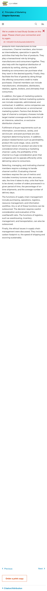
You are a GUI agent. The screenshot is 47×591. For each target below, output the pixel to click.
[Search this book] (36, 24)
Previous (8, 568)
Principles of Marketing (15, 12)
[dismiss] (43, 31)
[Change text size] (42, 24)
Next (40, 568)
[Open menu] (3, 24)
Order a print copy (14, 578)
